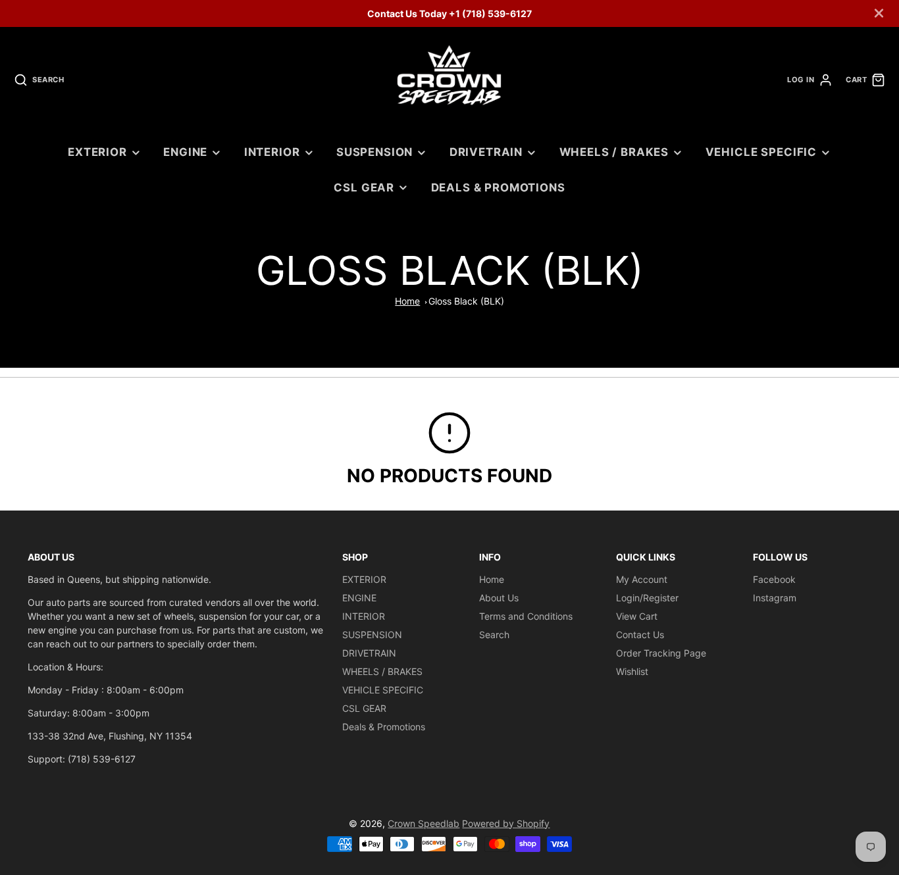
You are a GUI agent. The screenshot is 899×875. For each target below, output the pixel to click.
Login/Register (647, 597)
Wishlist (632, 671)
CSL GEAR (364, 187)
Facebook (774, 579)
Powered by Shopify (506, 823)
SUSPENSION (374, 152)
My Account (641, 579)
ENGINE (185, 152)
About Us (499, 597)
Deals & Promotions (498, 187)
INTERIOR (272, 152)
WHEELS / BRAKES (614, 152)
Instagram (774, 597)
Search (494, 634)
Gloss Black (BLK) (466, 301)
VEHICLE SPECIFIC (761, 152)
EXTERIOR (97, 152)
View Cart (636, 616)
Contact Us (640, 634)
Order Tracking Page (661, 653)
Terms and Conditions (526, 616)
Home (407, 301)
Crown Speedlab (423, 823)
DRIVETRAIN (486, 152)
